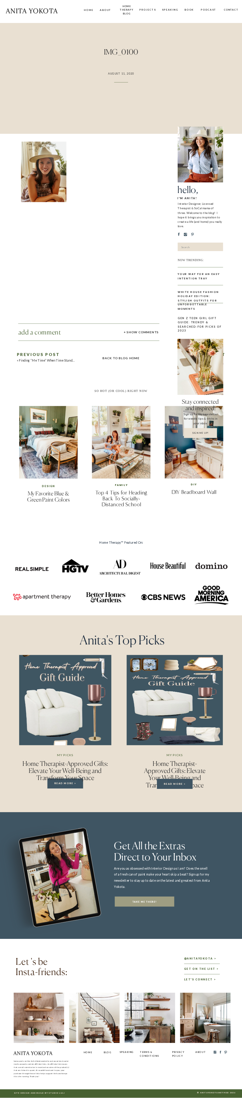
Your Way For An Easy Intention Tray (199, 276)
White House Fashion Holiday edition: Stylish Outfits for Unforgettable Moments (198, 300)
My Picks (65, 754)
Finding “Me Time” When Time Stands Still (49, 360)
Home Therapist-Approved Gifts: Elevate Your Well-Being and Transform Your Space (65, 771)
